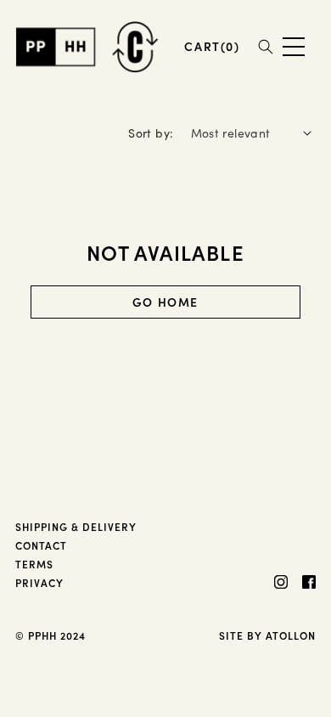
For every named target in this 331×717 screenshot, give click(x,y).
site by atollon (267, 635)
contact (41, 545)
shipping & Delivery (76, 526)
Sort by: (150, 133)
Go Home (165, 301)
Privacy (39, 582)
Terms (34, 563)
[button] (211, 46)
